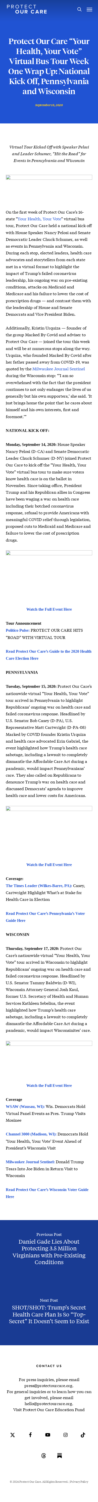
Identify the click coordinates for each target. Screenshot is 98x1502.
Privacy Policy (79, 1481)
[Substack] (59, 1459)
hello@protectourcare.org (48, 1403)
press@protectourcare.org (48, 1385)
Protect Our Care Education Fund (54, 1409)
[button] (89, 9)
